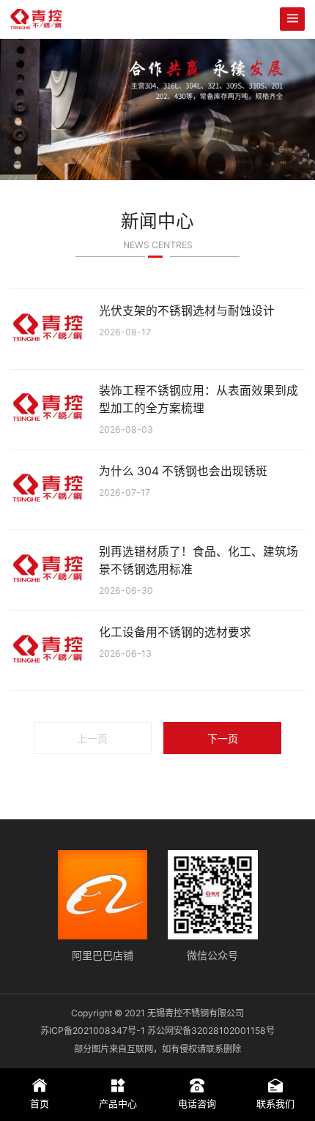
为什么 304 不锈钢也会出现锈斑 (183, 471)
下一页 (222, 738)
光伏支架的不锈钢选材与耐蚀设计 (187, 311)
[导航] (292, 19)
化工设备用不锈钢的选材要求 (175, 632)
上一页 (92, 738)
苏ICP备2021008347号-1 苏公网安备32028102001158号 (157, 1030)
